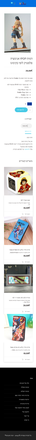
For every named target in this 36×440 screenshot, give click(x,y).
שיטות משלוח (25, 387)
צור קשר (26, 416)
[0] (13, 3)
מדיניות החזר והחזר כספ (22, 395)
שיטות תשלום (25, 391)
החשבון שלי (25, 412)
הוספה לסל (19, 110)
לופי (25, 119)
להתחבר (26, 149)
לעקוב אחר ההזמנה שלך (22, 408)
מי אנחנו (26, 420)
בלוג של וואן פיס (24, 383)
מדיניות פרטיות (24, 404)
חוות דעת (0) (28, 131)
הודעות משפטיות (24, 399)
